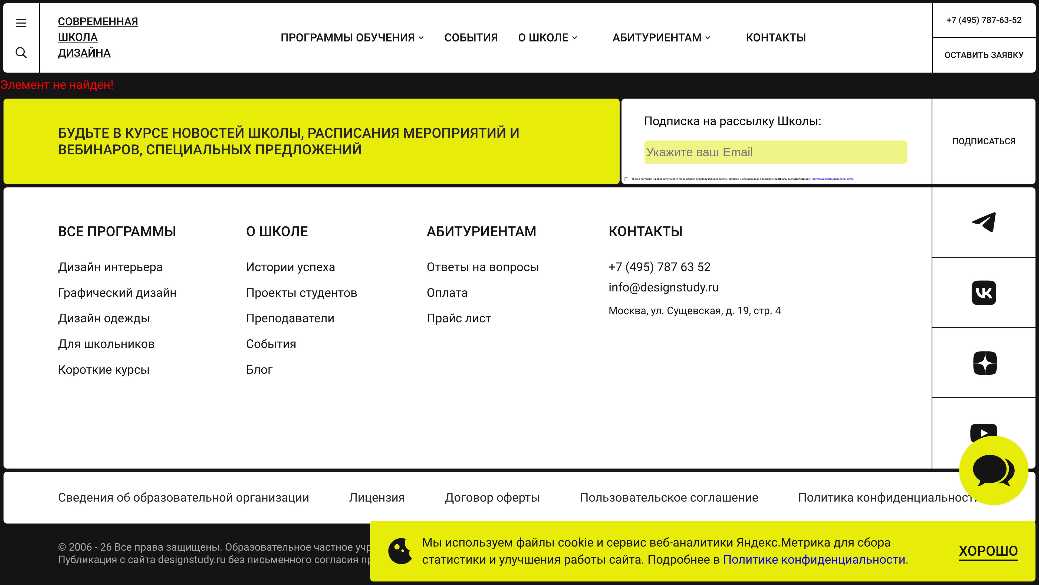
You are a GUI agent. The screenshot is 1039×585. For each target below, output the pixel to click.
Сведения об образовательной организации (183, 497)
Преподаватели (290, 318)
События (471, 37)
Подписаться (984, 141)
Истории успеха (290, 267)
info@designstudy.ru (664, 287)
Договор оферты (492, 497)
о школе (277, 231)
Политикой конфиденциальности (832, 179)
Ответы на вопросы (483, 267)
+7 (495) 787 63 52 (660, 267)
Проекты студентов (301, 292)
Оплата (447, 292)
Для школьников (106, 344)
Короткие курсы (104, 369)
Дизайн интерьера (110, 267)
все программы (117, 231)
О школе (543, 37)
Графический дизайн (117, 292)
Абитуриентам (657, 37)
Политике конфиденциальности (814, 559)
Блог (259, 369)
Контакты (776, 37)
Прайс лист (459, 318)
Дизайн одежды (104, 318)
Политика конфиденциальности (889, 497)
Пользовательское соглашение (669, 497)
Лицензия (377, 497)
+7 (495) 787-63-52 (984, 20)
